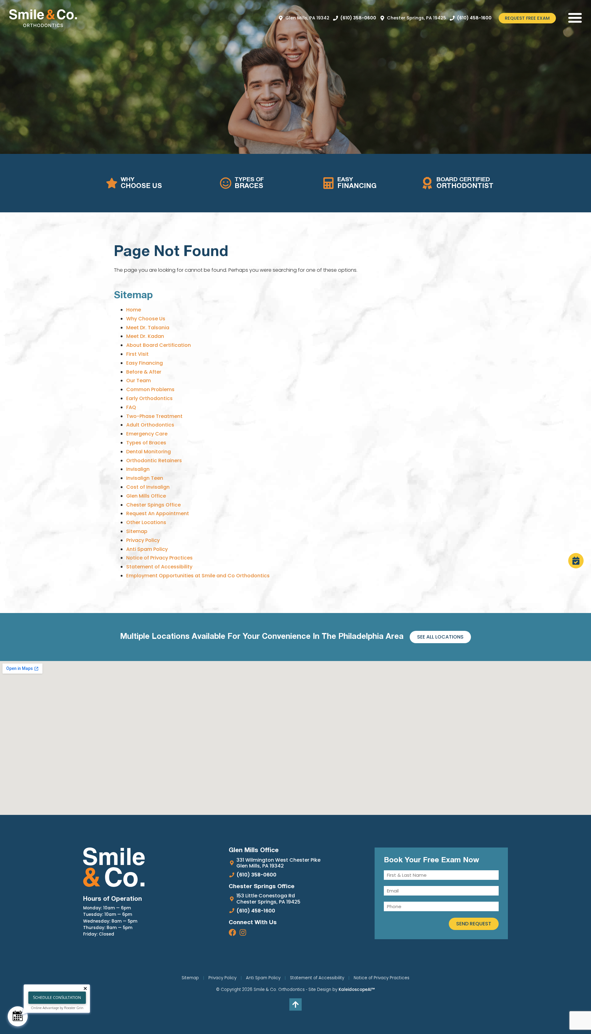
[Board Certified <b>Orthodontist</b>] (427, 183)
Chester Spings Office (153, 504)
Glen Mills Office (146, 495)
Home (133, 309)
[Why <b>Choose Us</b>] (112, 183)
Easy (356, 183)
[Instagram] (243, 932)
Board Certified (464, 183)
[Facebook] (232, 932)
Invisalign (138, 469)
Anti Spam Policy (147, 549)
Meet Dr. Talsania (147, 327)
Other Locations (146, 522)
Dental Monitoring (148, 451)
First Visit (137, 354)
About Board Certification (158, 345)
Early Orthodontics (149, 398)
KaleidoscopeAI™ (357, 989)
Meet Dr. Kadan (145, 336)
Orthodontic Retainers (154, 460)
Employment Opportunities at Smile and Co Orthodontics (198, 575)
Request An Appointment (157, 513)
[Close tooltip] (85, 988)
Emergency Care (146, 433)
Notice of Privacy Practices (159, 557)
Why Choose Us (145, 318)
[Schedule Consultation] (18, 1016)
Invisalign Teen (144, 478)
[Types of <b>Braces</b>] (225, 183)
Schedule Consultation (57, 997)
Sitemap (136, 531)
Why (141, 183)
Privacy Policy (143, 540)
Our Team (138, 380)
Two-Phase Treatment (154, 416)
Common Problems (150, 389)
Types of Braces (146, 442)
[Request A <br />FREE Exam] (576, 560)
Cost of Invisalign (148, 487)
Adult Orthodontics (150, 424)
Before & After (143, 371)
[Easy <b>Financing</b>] (328, 183)
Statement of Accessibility (159, 566)
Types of (249, 183)
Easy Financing (144, 363)
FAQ (131, 407)
